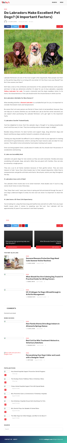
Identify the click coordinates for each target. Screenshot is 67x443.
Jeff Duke (30, 360)
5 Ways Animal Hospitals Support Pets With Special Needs (27, 386)
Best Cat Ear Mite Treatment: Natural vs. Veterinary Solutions (42, 341)
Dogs (5, 9)
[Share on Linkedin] (26, 26)
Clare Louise (13, 21)
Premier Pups (31, 297)
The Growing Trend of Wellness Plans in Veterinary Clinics (27, 379)
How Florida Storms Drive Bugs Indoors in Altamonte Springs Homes (43, 325)
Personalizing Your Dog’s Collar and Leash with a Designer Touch (43, 356)
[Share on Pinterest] (23, 26)
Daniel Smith (31, 281)
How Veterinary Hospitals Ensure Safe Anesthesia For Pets (28, 401)
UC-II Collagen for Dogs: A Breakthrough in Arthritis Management (43, 293)
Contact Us (8, 439)
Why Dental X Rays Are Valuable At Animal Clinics (25, 408)
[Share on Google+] (20, 26)
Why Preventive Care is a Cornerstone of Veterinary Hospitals (29, 393)
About (15, 439)
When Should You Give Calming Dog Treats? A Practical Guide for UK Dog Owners (44, 278)
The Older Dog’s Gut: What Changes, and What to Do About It (28, 416)
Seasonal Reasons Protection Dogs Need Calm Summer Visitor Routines (42, 259)
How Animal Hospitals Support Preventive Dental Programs (28, 371)
